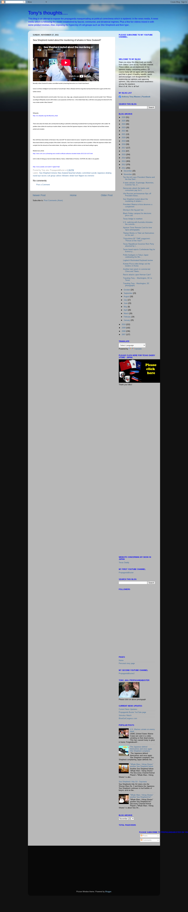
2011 (124, 168)
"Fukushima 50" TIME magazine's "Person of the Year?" (136, 240)
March (126, 313)
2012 (124, 165)
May (126, 307)
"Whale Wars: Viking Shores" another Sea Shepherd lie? (141, 796)
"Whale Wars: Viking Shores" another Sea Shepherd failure (141, 765)
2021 (124, 134)
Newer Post (39, 195)
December (128, 171)
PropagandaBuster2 (126, 673)
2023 (124, 128)
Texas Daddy (124, 563)
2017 (124, 148)
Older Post (107, 195)
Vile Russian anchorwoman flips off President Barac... (137, 195)
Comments (147, 840)
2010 (124, 324)
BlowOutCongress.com (128, 718)
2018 (124, 144)
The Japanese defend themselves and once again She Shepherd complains (141, 749)
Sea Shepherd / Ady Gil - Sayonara (133, 782)
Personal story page (127, 663)
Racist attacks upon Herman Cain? (137, 275)
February (127, 317)
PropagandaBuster (126, 573)
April (126, 310)
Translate (138, 349)
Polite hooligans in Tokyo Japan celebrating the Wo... (135, 256)
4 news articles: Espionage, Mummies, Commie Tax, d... (138, 184)
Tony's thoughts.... (48, 13)
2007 (124, 335)
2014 (124, 158)
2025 (124, 121)
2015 (124, 155)
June (126, 303)
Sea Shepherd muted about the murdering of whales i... (135, 200)
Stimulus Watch (125, 715)
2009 (124, 328)
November (128, 174)
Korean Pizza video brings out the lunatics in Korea (136, 265)
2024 (124, 124)
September (128, 293)
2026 (124, 117)
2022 (124, 131)
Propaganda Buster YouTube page (132, 712)
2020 (124, 138)
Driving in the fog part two (133, 210)
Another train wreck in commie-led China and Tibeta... (136, 270)
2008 (124, 331)
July (126, 300)
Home (73, 195)
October (127, 290)
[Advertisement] (139, 407)
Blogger (108, 892)
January (127, 320)
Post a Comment (43, 185)
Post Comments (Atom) (53, 200)
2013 (124, 161)
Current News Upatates (128, 709)
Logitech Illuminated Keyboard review (138, 260)
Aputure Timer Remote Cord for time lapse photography (137, 229)
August (127, 297)
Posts (145, 836)
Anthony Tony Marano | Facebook (136, 97)
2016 (124, 151)
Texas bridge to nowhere (132, 219)
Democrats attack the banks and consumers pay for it (136, 189)
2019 (124, 141)
